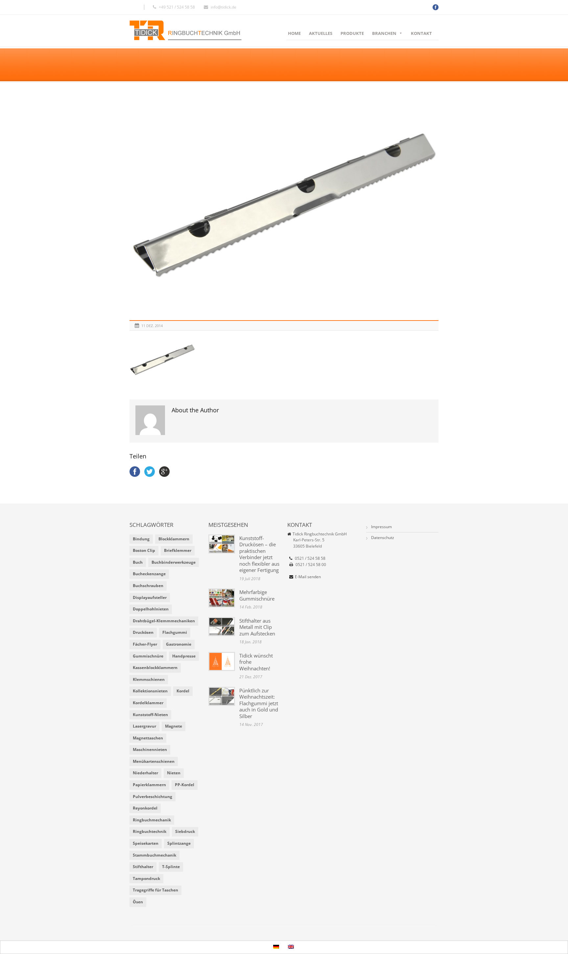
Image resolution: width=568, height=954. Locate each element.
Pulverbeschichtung (152, 796)
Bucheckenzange (149, 574)
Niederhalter (145, 773)
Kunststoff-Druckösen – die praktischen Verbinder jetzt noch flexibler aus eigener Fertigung (259, 554)
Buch (138, 562)
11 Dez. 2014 (152, 325)
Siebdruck (185, 831)
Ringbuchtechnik (149, 831)
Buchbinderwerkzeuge (174, 562)
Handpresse (184, 656)
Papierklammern (149, 784)
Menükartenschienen (154, 761)
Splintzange (179, 843)
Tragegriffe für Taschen (155, 890)
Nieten (173, 773)
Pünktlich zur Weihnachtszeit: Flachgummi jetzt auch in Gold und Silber (258, 703)
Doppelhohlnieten (151, 609)
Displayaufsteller (150, 597)
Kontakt (421, 33)
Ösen (138, 902)
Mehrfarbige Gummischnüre (256, 595)
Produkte (352, 33)
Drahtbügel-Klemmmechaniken (164, 621)
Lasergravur (144, 726)
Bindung (141, 539)
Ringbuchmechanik (152, 820)
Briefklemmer (177, 550)
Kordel (183, 691)
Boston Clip (144, 550)
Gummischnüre (148, 656)
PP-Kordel (184, 784)
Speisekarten (145, 843)
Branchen (384, 33)
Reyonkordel (145, 808)
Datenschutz (382, 537)
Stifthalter (143, 866)
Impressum (381, 526)
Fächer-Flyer (145, 644)
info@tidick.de (223, 7)
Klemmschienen (149, 679)
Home (294, 33)
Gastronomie (178, 644)
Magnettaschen (148, 738)
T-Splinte (171, 866)
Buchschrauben (148, 585)
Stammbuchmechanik (154, 855)
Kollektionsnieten (150, 691)
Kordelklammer (148, 703)
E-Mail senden (308, 577)
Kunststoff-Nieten (150, 714)
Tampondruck (146, 878)
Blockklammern (173, 539)
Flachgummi (174, 632)
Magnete (173, 726)
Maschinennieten (150, 749)
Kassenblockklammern (155, 667)
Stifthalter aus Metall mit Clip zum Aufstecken (257, 627)
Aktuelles (320, 33)
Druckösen (143, 632)
